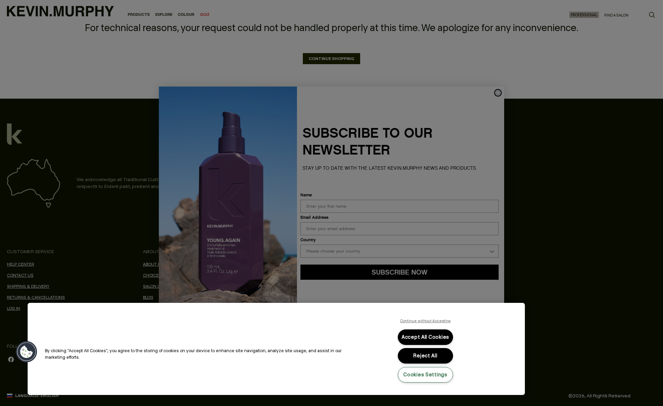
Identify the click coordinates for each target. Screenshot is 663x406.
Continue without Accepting (425, 320)
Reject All (425, 356)
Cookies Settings (425, 375)
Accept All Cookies (425, 337)
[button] (27, 352)
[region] (276, 349)
